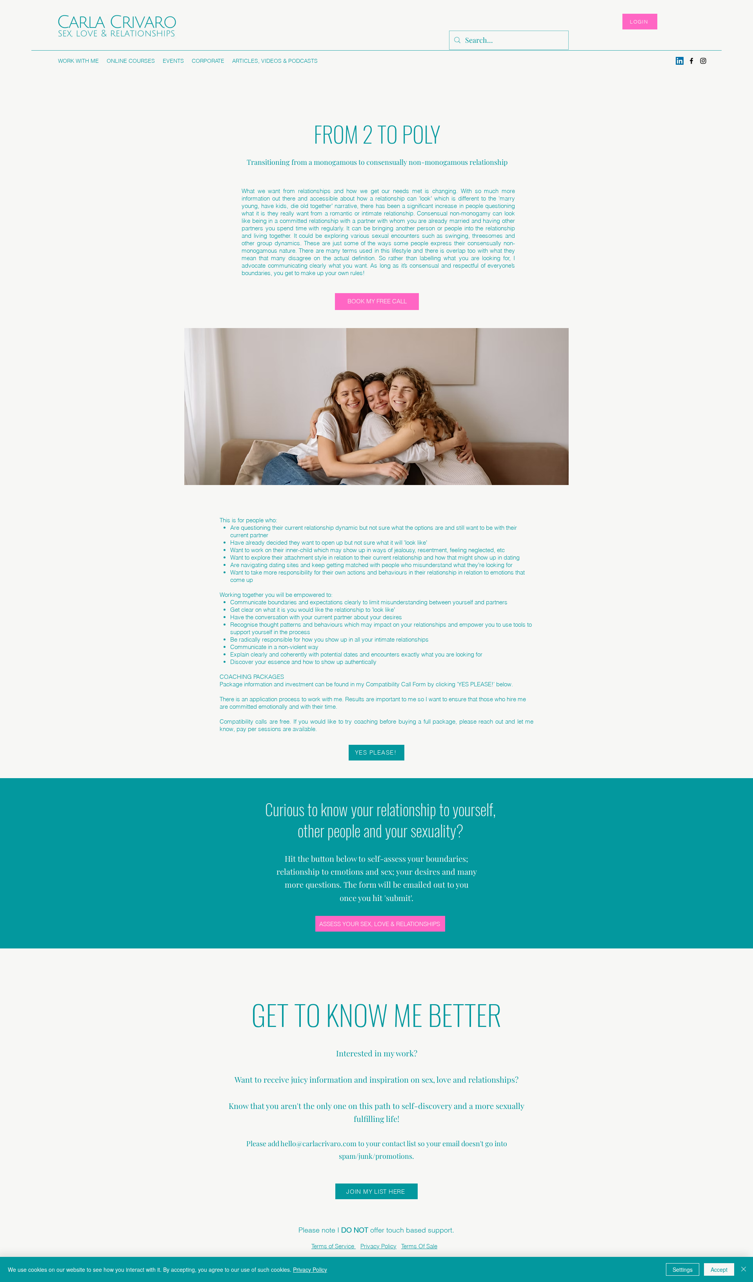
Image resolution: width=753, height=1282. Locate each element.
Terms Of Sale (419, 1246)
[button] (78, 61)
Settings (683, 1269)
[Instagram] (703, 61)
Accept (719, 1269)
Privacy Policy (378, 1246)
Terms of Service (333, 1246)
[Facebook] (691, 61)
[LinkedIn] (680, 61)
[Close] (743, 1269)
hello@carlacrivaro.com (318, 1143)
